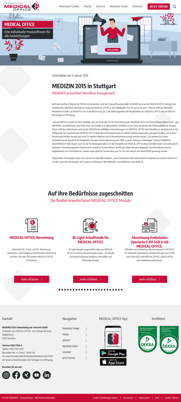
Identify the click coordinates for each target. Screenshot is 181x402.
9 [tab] (82, 290)
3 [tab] (65, 290)
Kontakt (137, 6)
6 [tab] (74, 290)
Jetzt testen (159, 6)
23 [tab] (122, 290)
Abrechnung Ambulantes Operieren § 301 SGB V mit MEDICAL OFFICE (150, 241)
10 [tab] (85, 290)
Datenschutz (144, 397)
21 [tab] (116, 290)
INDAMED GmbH (70, 346)
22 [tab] (119, 290)
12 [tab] (90, 290)
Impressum (128, 397)
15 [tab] (99, 290)
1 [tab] (59, 289)
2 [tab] (62, 290)
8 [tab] (79, 290)
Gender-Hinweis (172, 397)
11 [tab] (88, 290)
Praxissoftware (71, 328)
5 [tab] (71, 290)
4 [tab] (68, 290)
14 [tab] (96, 290)
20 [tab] (113, 290)
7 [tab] (76, 290)
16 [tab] (102, 290)
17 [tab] (105, 290)
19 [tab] (110, 290)
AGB (157, 397)
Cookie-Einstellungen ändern (105, 397)
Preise (66, 334)
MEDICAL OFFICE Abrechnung (32, 237)
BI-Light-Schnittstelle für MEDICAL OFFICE (91, 239)
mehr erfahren (29, 279)
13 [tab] (93, 290)
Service (66, 340)
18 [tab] (107, 290)
